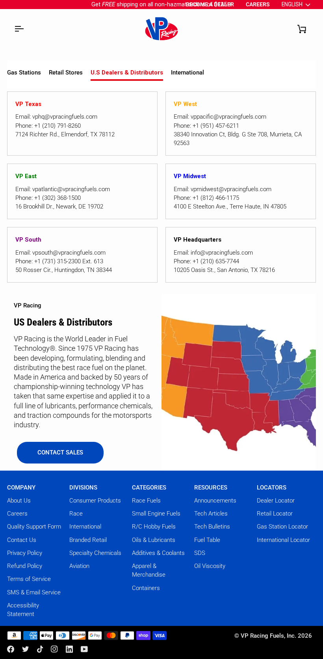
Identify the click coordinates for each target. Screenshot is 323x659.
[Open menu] (19, 28)
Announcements (215, 500)
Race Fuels (146, 500)
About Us (19, 500)
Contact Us (21, 540)
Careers (17, 513)
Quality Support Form (34, 526)
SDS (199, 553)
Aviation (79, 566)
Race (76, 513)
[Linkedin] (69, 649)
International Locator (283, 540)
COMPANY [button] (21, 487)
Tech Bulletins (212, 526)
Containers (146, 588)
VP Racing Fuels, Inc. (268, 635)
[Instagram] (54, 649)
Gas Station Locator (282, 526)
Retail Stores (66, 72)
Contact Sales (60, 452)
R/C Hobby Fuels (154, 526)
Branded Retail (88, 540)
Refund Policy (24, 566)
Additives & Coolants (158, 553)
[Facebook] (10, 649)
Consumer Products (95, 500)
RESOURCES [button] (210, 487)
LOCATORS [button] (271, 487)
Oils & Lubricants (153, 540)
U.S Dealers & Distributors (127, 72)
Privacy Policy (24, 553)
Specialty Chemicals (95, 553)
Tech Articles (211, 513)
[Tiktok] (40, 649)
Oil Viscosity (209, 566)
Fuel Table (207, 540)
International (187, 72)
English (292, 4)
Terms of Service (29, 579)
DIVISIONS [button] (83, 487)
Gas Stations (24, 72)
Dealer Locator (276, 500)
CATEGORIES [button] (149, 487)
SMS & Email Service (34, 592)
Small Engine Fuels (156, 513)
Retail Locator (275, 513)
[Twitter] (25, 649)
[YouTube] (84, 649)
